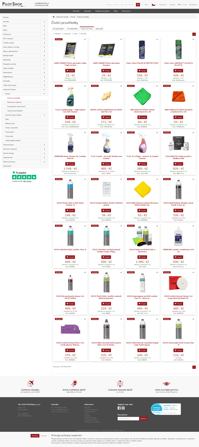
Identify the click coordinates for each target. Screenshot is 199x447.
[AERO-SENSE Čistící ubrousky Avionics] (106, 50)
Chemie (7, 94)
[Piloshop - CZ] (154, 5)
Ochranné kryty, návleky (13, 115)
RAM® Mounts (8, 77)
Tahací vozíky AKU (11, 128)
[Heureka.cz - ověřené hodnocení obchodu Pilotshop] (166, 409)
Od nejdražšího (72, 29)
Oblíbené (194, 5)
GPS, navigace (8, 38)
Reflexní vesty (10, 123)
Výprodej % (7, 166)
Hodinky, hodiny (8, 43)
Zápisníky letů (7, 157)
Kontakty (87, 416)
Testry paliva (9, 132)
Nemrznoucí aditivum (14, 102)
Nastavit (44, 436)
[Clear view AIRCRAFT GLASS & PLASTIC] (178, 50)
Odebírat (143, 419)
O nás (86, 414)
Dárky (5, 30)
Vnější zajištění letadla (12, 140)
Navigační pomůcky (9, 64)
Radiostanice (7, 72)
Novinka (83, 34)
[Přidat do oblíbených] (85, 39)
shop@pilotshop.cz (42, 3)
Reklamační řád (89, 412)
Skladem (58, 34)
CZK (145, 5)
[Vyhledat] (138, 4)
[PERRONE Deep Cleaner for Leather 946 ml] (70, 143)
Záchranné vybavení (10, 149)
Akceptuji (35, 436)
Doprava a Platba (90, 418)
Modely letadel (8, 55)
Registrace (163, 5)
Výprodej (87, 11)
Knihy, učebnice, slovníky (11, 47)
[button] (44, 21)
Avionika (6, 21)
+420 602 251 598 (41, 5)
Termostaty (9, 136)
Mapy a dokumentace (10, 51)
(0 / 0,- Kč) (183, 5)
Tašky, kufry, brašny (9, 85)
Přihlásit (172, 5)
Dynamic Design (8, 153)
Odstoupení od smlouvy (92, 422)
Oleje (7, 119)
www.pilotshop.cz (61, 412)
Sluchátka (6, 81)
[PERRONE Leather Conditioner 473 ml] (178, 236)
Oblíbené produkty (102, 11)
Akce (75, 34)
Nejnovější (99, 29)
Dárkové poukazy (9, 162)
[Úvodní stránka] (53, 17)
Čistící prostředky (13, 98)
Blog (115, 11)
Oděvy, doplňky (8, 68)
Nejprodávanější (86, 29)
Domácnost (7, 34)
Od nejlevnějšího (58, 29)
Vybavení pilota (8, 145)
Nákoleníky (7, 60)
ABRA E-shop (118, 430)
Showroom (126, 11)
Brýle (5, 26)
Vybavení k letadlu (9, 89)
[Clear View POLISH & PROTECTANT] (142, 50)
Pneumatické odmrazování (16, 106)
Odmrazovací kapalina (15, 111)
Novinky (76, 11)
